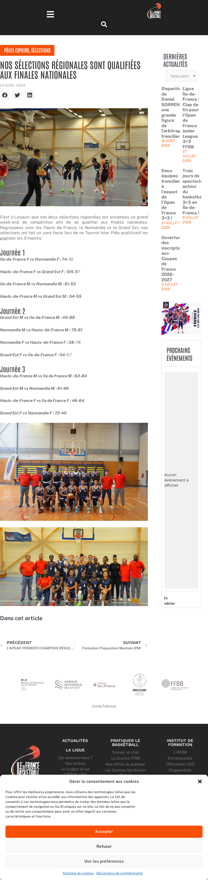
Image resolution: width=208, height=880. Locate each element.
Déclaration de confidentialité (119, 873)
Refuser (104, 846)
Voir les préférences (104, 861)
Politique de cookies (78, 873)
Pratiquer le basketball (125, 742)
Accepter (104, 831)
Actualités (75, 740)
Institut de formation (180, 742)
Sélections (40, 50)
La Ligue (75, 750)
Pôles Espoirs (16, 50)
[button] (200, 781)
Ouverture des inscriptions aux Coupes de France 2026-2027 (173, 258)
